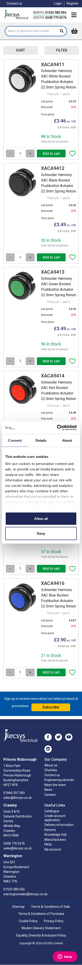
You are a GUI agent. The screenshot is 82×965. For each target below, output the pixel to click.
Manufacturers (55, 839)
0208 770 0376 (56, 17)
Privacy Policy (54, 921)
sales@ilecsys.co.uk (17, 797)
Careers (50, 794)
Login (58, 3)
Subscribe (50, 707)
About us (50, 765)
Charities (50, 770)
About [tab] (67, 440)
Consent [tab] (15, 440)
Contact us (14, 3)
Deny (41, 533)
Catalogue (51, 811)
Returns (50, 830)
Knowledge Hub (55, 834)
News (48, 789)
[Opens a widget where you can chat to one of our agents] (64, 957)
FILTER (61, 50)
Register (73, 3)
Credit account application (54, 818)
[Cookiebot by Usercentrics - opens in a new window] (58, 428)
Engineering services (59, 780)
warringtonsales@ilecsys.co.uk (25, 894)
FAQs (48, 844)
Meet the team (55, 785)
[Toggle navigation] (74, 15)
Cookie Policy (28, 921)
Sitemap (18, 906)
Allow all (41, 518)
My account (52, 849)
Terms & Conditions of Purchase (41, 914)
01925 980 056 (55, 12)
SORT (20, 50)
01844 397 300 (14, 793)
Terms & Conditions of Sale (50, 906)
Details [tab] (41, 440)
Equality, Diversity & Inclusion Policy (41, 935)
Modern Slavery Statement (41, 928)
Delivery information (59, 825)
